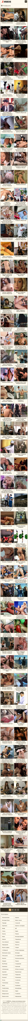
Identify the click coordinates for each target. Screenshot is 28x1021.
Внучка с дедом (5, 947)
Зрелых (17, 917)
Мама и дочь (5, 990)
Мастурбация (18, 988)
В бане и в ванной (19, 969)
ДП (16, 928)
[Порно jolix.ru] (6, 2)
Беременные (18, 971)
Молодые (17, 952)
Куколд (4, 933)
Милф (3, 928)
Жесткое (17, 944)
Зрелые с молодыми (19, 925)
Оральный (17, 966)
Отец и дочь (5, 955)
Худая (16, 931)
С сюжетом (17, 993)
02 (12, 909)
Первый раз (18, 939)
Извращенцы (18, 996)
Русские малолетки (19, 958)
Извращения (5, 944)
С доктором (5, 974)
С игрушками (18, 963)
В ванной (4, 977)
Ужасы (3, 931)
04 (18, 909)
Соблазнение (5, 969)
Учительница (5, 982)
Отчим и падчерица (19, 950)
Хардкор (17, 942)
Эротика (4, 958)
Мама (3, 936)
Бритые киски (5, 996)
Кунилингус (4, 966)
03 (15, 909)
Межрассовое (5, 993)
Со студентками (18, 955)
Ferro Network (5, 942)
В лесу (3, 980)
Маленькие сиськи (6, 952)
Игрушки (4, 961)
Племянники (18, 977)
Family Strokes (5, 988)
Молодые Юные (6, 920)
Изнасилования (5, 917)
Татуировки (18, 974)
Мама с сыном (18, 920)
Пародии (4, 923)
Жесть (3, 985)
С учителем (17, 980)
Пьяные (17, 933)
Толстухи (17, 982)
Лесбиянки (17, 985)
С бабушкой (5, 950)
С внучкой (17, 923)
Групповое (4, 925)
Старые (17, 947)
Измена (4, 939)
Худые (16, 990)
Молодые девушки (19, 936)
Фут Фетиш (4, 963)
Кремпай (4, 971)
